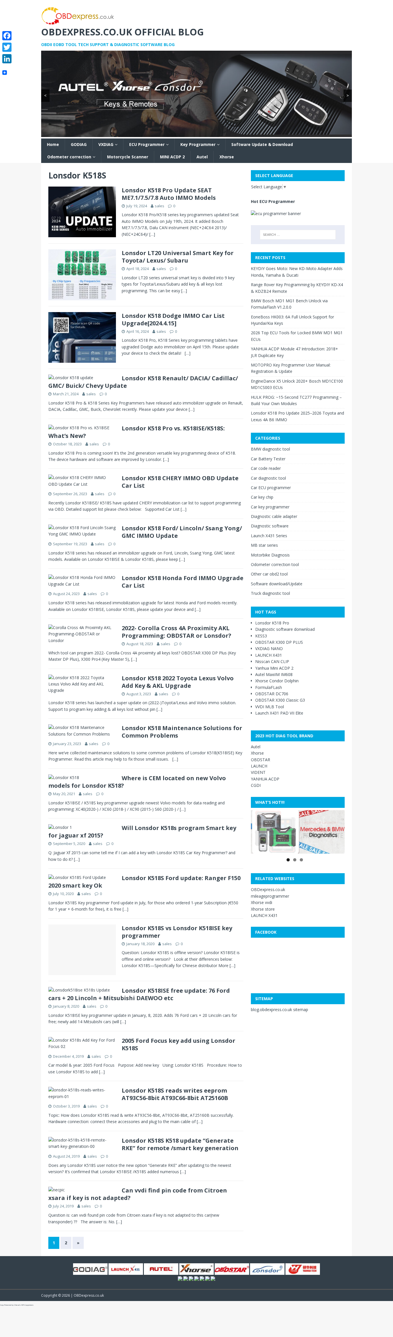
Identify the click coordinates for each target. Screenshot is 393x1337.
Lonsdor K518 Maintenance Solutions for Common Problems (182, 731)
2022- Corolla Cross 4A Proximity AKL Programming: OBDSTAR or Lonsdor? (176, 631)
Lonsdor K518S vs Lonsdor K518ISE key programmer (177, 931)
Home (53, 144)
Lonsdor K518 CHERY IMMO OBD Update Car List (180, 481)
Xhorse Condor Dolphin (277, 680)
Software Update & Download (262, 144)
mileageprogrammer (270, 896)
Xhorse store (263, 909)
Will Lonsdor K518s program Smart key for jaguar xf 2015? (142, 831)
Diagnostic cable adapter (274, 516)
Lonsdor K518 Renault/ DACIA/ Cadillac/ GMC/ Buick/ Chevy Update (143, 382)
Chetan (17, 1305)
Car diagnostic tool (268, 478)
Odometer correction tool (275, 564)
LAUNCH (259, 766)
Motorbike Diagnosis (270, 555)
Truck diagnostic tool (270, 593)
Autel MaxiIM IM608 (274, 674)
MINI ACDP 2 (172, 156)
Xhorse (227, 156)
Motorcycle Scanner (127, 156)
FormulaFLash (268, 687)
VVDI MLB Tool (269, 706)
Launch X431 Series (269, 535)
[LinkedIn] (7, 58)
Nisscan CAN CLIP (272, 661)
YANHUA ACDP (265, 779)
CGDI (256, 785)
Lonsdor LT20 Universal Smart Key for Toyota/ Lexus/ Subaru (178, 256)
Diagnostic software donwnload (285, 629)
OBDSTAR (260, 759)
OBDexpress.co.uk (268, 889)
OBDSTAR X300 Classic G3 (280, 700)
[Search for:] (297, 235)
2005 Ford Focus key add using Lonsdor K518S (178, 1044)
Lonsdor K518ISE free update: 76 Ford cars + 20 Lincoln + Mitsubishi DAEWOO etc (139, 994)
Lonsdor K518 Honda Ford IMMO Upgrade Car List (182, 581)
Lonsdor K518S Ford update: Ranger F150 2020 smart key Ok (144, 881)
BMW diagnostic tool (270, 449)
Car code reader (266, 468)
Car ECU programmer (271, 487)
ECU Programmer (147, 144)
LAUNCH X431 (268, 655)
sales (159, 205)
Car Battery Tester (268, 459)
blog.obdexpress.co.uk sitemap (279, 1009)
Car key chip (262, 497)
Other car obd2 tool (269, 574)
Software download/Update (276, 583)
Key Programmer (197, 144)
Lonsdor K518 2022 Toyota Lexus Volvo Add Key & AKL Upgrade (178, 682)
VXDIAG (105, 144)
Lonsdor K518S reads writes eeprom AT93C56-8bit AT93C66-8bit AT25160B (175, 1094)
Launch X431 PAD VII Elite (279, 713)
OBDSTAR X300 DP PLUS (279, 642)
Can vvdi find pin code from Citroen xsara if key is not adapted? (137, 1194)
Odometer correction (69, 156)
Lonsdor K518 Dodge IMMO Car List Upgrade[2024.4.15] (173, 319)
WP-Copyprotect (27, 1305)
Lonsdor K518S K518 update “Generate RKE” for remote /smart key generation (180, 1144)
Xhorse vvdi (261, 902)
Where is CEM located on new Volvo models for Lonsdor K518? (137, 781)
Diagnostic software (270, 526)
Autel (202, 156)
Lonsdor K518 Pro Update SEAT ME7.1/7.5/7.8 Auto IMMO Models (169, 194)
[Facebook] (7, 35)
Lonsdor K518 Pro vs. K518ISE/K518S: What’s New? (136, 432)
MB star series (264, 545)
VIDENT (258, 772)
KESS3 (261, 636)
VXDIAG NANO (269, 648)
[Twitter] (7, 47)
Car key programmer (270, 507)
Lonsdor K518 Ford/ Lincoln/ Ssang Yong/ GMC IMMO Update (182, 532)
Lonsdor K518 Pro (272, 623)
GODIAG (79, 144)
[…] (152, 234)
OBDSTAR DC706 (271, 693)
